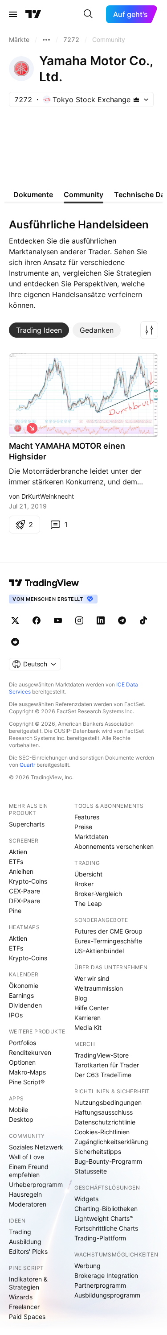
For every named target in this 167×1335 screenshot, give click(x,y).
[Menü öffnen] (13, 14)
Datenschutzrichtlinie (104, 1122)
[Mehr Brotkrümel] (46, 40)
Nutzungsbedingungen (108, 1102)
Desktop (21, 1119)
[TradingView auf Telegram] (122, 620)
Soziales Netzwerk (36, 1147)
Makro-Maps (27, 1072)
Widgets (86, 1199)
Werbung (87, 1265)
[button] (149, 330)
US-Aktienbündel (99, 951)
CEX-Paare (24, 891)
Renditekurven (30, 1052)
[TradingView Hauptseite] (33, 14)
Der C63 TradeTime (102, 1075)
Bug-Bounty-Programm (108, 1161)
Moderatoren (27, 1204)
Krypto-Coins (28, 881)
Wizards (21, 1297)
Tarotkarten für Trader (106, 1065)
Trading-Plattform (100, 1238)
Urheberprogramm (36, 1184)
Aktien (18, 852)
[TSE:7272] (17, 428)
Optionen (22, 1062)
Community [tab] (83, 194)
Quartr (27, 764)
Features (86, 817)
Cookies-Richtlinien (102, 1132)
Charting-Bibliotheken (106, 1208)
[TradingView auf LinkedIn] (100, 620)
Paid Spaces (27, 1316)
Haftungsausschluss (103, 1112)
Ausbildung (25, 1241)
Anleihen (21, 871)
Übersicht (88, 874)
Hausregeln (25, 1194)
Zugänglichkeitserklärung (111, 1141)
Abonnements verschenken (114, 846)
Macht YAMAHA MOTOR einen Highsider (67, 451)
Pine (15, 910)
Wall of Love (26, 1157)
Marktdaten (91, 836)
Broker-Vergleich (98, 893)
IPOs (16, 1015)
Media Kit (88, 1027)
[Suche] (88, 14)
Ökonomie (23, 985)
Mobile (18, 1109)
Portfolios (22, 1042)
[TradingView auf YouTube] (58, 620)
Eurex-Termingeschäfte (108, 941)
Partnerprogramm (100, 1285)
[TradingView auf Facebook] (36, 620)
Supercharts (27, 824)
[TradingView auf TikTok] (143, 620)
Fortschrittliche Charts (106, 1228)
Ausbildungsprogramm (107, 1295)
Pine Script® (27, 1082)
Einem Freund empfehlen (29, 1170)
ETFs (16, 861)
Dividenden (25, 1005)
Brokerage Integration (106, 1275)
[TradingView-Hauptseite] (44, 583)
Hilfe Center (91, 1008)
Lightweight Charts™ (104, 1218)
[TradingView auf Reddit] (15, 642)
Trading (20, 1232)
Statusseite (90, 1171)
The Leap (88, 903)
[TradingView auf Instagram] (79, 620)
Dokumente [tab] (33, 194)
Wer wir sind (92, 978)
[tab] (39, 330)
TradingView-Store (101, 1055)
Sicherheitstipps (97, 1151)
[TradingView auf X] (15, 620)
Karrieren (87, 1017)
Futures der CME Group (108, 931)
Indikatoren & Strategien (28, 1283)
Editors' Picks (28, 1251)
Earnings (21, 995)
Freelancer (24, 1306)
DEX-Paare (24, 901)
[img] (136, 99)
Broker (84, 884)
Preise (83, 827)
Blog (80, 998)
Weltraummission (98, 988)
